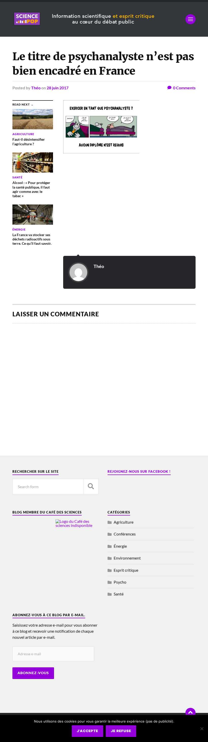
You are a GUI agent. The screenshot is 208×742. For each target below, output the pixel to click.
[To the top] (190, 713)
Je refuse (121, 731)
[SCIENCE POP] (96, 26)
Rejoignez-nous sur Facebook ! (139, 471)
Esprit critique (126, 570)
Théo (36, 87)
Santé (119, 593)
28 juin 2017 (57, 87)
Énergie (120, 546)
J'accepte (87, 731)
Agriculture (123, 522)
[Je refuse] (201, 728)
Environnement (127, 557)
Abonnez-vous (33, 673)
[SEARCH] (90, 486)
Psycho (120, 582)
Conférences (125, 533)
